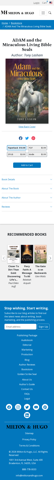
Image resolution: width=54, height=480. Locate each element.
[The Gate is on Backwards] (40, 255)
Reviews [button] (6, 206)
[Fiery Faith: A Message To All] (27, 255)
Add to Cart (27, 165)
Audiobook (27, 340)
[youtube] (36, 407)
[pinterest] (45, 407)
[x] (27, 407)
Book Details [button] (8, 179)
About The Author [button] (11, 197)
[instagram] (18, 407)
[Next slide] (50, 258)
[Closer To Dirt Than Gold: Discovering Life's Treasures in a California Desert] (13, 255)
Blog (27, 359)
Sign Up (43, 326)
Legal (27, 398)
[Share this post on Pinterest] (33, 138)
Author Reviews (27, 364)
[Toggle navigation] (43, 13)
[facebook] (9, 407)
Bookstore (16, 23)
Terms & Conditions (29, 445)
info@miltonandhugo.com (29, 475)
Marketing (27, 349)
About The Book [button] (10, 188)
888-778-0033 (29, 469)
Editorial (27, 344)
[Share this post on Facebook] (20, 138)
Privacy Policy (29, 439)
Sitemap (29, 433)
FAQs (27, 393)
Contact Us (27, 389)
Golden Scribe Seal (27, 374)
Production (27, 354)
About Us (27, 379)
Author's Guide (27, 384)
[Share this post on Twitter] (27, 138)
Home (5, 23)
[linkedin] (27, 415)
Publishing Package (27, 335)
